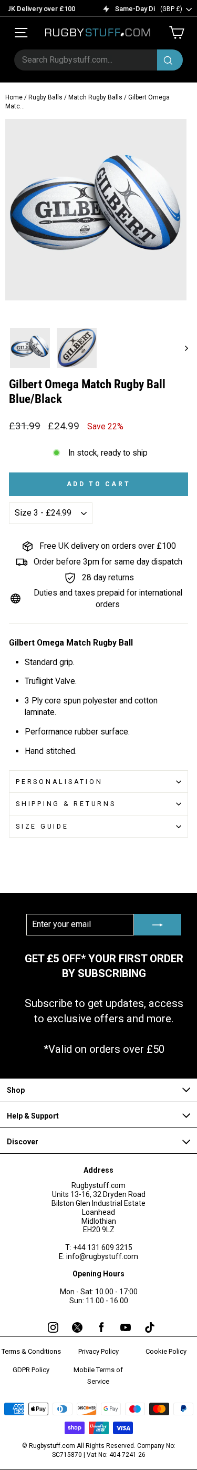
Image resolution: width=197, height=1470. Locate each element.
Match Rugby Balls (95, 97)
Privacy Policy (98, 1351)
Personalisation (59, 782)
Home (14, 97)
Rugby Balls (45, 97)
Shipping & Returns (66, 804)
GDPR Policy (31, 1370)
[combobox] (98, 60)
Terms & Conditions (31, 1351)
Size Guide (42, 826)
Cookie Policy (166, 1351)
